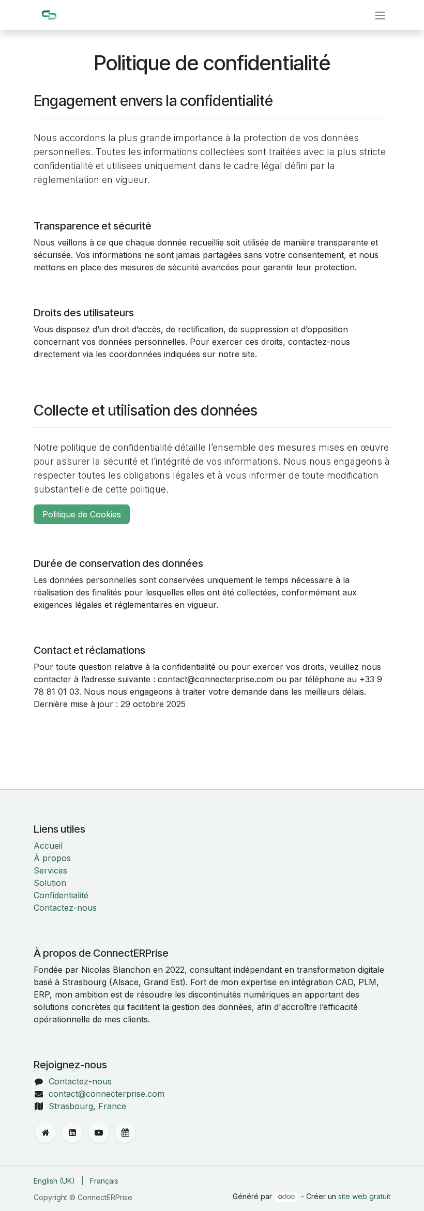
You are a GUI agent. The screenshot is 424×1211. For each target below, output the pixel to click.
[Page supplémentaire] (45, 1132)
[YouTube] (98, 1132)
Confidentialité (61, 895)
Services (50, 870)
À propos (52, 858)
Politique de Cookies (81, 514)
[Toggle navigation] (380, 15)
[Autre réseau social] (125, 1132)
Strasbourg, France (87, 1106)
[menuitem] (54, 1181)
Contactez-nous (65, 907)
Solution (50, 883)
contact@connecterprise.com (106, 1094)
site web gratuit (364, 1196)
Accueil (48, 845)
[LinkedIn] (72, 1132)
